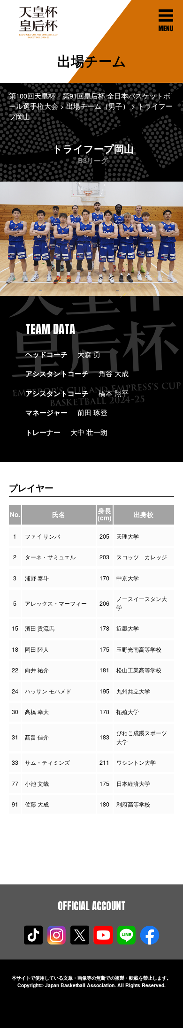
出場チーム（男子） (98, 106)
